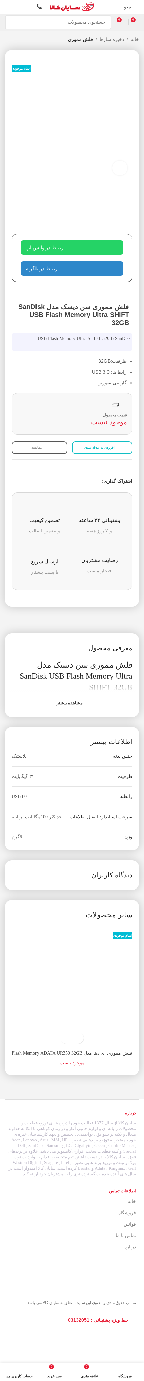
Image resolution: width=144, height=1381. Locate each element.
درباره (130, 1246)
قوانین (130, 1224)
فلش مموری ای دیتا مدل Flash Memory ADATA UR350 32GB (72, 1053)
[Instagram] (128, 1337)
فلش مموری (80, 39)
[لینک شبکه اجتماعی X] (90, 481)
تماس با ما (126, 1235)
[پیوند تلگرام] (67, 481)
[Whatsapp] (98, 1337)
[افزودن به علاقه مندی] (66, 1038)
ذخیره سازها (112, 39)
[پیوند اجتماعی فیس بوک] (98, 481)
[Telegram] (113, 1337)
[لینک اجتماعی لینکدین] (75, 481)
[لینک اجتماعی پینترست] (83, 481)
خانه (135, 39)
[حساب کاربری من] (8, 7)
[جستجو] (12, 22)
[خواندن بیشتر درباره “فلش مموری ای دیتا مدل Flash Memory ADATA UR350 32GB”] (78, 1038)
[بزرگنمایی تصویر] (119, 168)
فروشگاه (127, 1212)
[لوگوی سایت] (72, 6)
